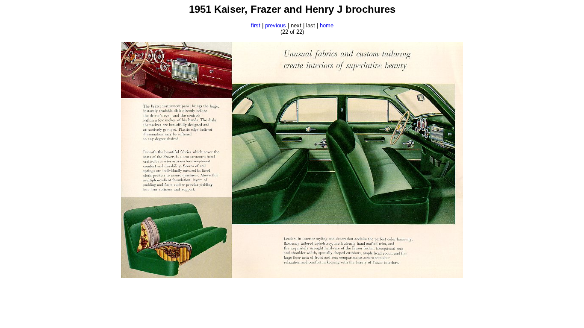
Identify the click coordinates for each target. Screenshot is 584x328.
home (326, 25)
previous (275, 25)
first (255, 25)
